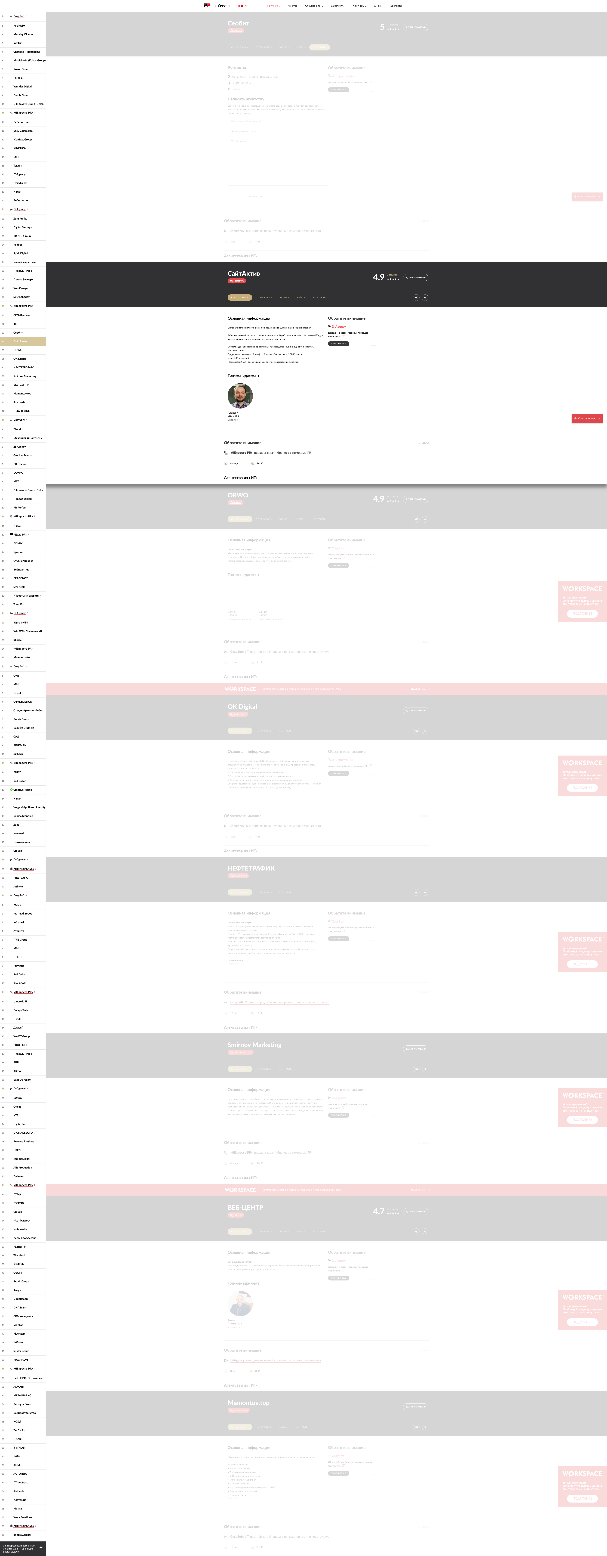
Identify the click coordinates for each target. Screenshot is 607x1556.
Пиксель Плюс (22, 271)
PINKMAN (19, 745)
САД (16, 736)
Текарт (17, 165)
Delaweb (18, 1176)
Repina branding (23, 816)
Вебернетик (21, 122)
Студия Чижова (23, 561)
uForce (17, 640)
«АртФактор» (22, 1220)
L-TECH (17, 1150)
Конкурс (292, 6)
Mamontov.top (22, 393)
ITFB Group (20, 939)
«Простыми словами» (27, 595)
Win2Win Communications (29, 631)
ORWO (17, 350)
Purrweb (18, 965)
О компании (240, 47)
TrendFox (19, 604)
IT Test (17, 1194)
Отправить (255, 196)
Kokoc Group (21, 69)
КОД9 (17, 1421)
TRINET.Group (22, 236)
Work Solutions (22, 1517)
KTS (15, 1115)
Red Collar (19, 781)
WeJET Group (21, 1036)
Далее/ (18, 1027)
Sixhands (18, 1491)
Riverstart (19, 1333)
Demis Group (21, 95)
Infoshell (18, 922)
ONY (16, 675)
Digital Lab (19, 1124)
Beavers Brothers (23, 728)
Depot (17, 693)
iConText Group (22, 139)
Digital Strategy (22, 227)
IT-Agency (19, 174)
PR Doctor (19, 464)
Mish (16, 684)
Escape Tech (20, 1010)
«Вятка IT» (19, 1246)
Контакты (319, 47)
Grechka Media (22, 455)
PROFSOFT (20, 1045)
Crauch (17, 850)
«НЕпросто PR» (23, 648)
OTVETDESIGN (22, 702)
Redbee (17, 244)
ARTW (17, 1071)
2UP (16, 1062)
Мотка (17, 1508)
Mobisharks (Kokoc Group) (29, 60)
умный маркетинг (24, 262)
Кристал (18, 552)
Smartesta (19, 402)
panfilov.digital (22, 1535)
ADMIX (18, 543)
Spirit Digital (20, 253)
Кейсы (301, 47)
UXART (18, 1439)
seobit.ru (236, 89)
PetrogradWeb (22, 1404)
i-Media (18, 78)
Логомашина (21, 842)
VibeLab (18, 1325)
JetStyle (18, 886)
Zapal (16, 824)
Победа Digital (22, 499)
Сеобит (18, 332)
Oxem (17, 1106)
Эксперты (396, 6)
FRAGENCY (20, 578)
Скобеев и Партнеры (26, 51)
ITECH (17, 1019)
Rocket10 (19, 25)
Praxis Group (21, 719)
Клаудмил (19, 1500)
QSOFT (17, 1272)
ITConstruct (20, 1482)
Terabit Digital (21, 1159)
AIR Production (22, 1167)
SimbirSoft (19, 983)
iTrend (17, 429)
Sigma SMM (20, 622)
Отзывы (284, 47)
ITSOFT (18, 957)
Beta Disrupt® (22, 1080)
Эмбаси (18, 754)
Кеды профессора (24, 1238)
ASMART (19, 1387)
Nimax (17, 191)
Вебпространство (24, 1413)
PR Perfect (19, 507)
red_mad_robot (22, 913)
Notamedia (20, 1229)
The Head (19, 1255)
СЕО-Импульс (22, 315)
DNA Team (19, 1307)
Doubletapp (20, 1299)
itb (15, 324)
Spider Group (21, 1351)
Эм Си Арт (20, 1430)
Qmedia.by (20, 183)
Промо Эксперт (23, 279)
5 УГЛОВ (19, 1447)
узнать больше (338, 90)
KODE (17, 905)
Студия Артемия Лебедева (29, 710)
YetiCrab (18, 1264)
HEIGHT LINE (21, 411)
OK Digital (19, 358)
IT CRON (18, 1203)
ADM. (17, 1465)
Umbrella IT (20, 1001)
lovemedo (19, 833)
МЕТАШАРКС (22, 1395)
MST (16, 157)
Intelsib (17, 43)
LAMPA (18, 472)
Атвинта (18, 931)
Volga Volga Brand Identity (29, 807)
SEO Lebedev (21, 297)
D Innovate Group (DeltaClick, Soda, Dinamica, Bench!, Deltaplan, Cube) (29, 104)
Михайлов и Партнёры (28, 438)
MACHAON (20, 1359)
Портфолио (264, 47)
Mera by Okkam (23, 34)
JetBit (16, 1456)
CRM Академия (23, 1316)
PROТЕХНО (20, 878)
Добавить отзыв (416, 27)
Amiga (17, 1290)
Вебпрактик (21, 200)
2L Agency (19, 446)
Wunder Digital (22, 86)
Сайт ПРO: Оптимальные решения (29, 1378)
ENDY (17, 772)
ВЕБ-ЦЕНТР (21, 385)
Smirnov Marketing (24, 376)
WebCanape (20, 288)
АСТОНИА (20, 1473)
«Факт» (17, 1098)
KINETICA (19, 148)
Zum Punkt (20, 218)
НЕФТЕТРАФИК (23, 367)
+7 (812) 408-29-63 (241, 83)
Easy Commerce (23, 131)
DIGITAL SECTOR (23, 1132)
